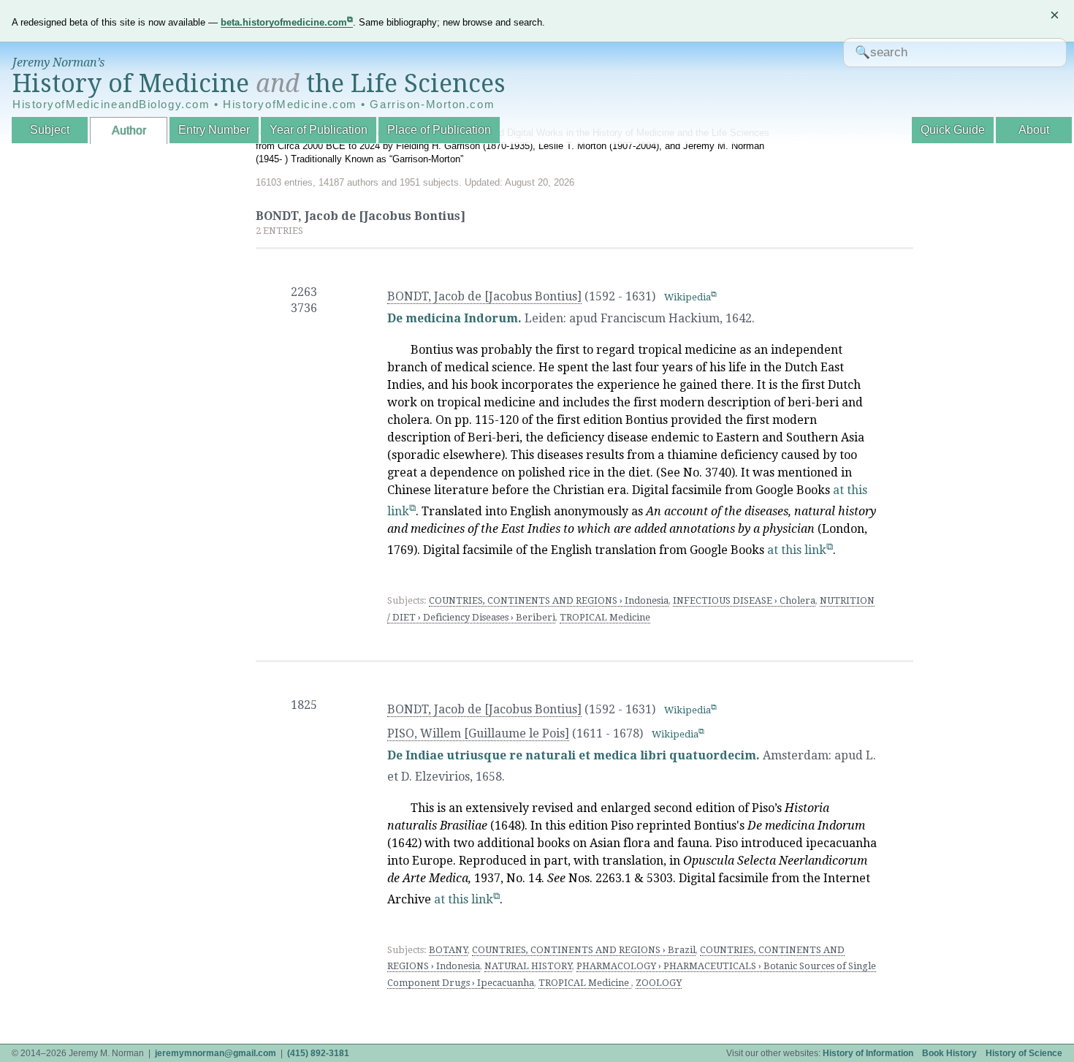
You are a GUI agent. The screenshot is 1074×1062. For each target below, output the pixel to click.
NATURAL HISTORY (528, 965)
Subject (49, 130)
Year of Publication (318, 130)
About (1033, 130)
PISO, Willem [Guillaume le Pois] (478, 733)
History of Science (1024, 1053)
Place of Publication (439, 130)
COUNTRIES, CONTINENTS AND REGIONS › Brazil (584, 949)
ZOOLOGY (659, 982)
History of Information (868, 1053)
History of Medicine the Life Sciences (259, 83)
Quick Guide (953, 130)
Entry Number (214, 130)
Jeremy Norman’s (58, 62)
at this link (796, 550)
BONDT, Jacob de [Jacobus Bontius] (484, 296)
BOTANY (448, 949)
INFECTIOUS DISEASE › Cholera (744, 600)
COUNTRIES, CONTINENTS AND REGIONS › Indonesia (549, 600)
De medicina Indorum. (454, 318)
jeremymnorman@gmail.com (215, 1053)
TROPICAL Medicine (605, 617)
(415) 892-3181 (318, 1053)
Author (129, 130)
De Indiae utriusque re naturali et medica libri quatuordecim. (573, 755)
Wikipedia (687, 297)
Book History (949, 1053)
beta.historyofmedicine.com (284, 22)
